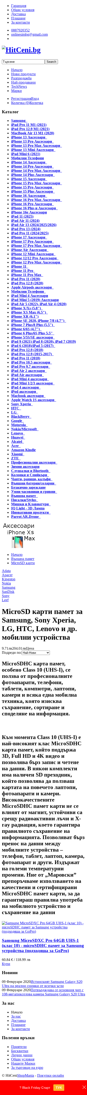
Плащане (18, 1025)
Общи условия (22, 1059)
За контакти (20, 1029)
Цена (30, 648)
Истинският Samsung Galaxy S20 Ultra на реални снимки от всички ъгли (42, 984)
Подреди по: (12, 652)
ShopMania (25, 1075)
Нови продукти (23, 74)
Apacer (7, 575)
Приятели (19, 1047)
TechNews (19, 86)
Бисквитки (19, 1051)
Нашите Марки (23, 1063)
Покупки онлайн (50, 1075)
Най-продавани (23, 82)
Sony (6, 596)
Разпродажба (21, 78)
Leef (5, 600)
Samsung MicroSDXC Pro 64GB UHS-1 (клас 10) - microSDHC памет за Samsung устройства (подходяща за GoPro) (43, 945)
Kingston (8, 579)
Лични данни (21, 1055)
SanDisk (8, 592)
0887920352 (20, 30)
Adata (6, 571)
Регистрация (21, 99)
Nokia (6, 583)
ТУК (59, 1087)
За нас (16, 1016)
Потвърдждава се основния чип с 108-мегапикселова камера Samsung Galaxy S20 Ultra (43, 992)
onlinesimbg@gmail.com (29, 34)
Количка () (20, 103)
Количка (36, 103)
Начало (17, 70)
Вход (35, 99)
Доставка (18, 1021)
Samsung (8, 587)
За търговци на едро (27, 1068)
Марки (16, 91)
